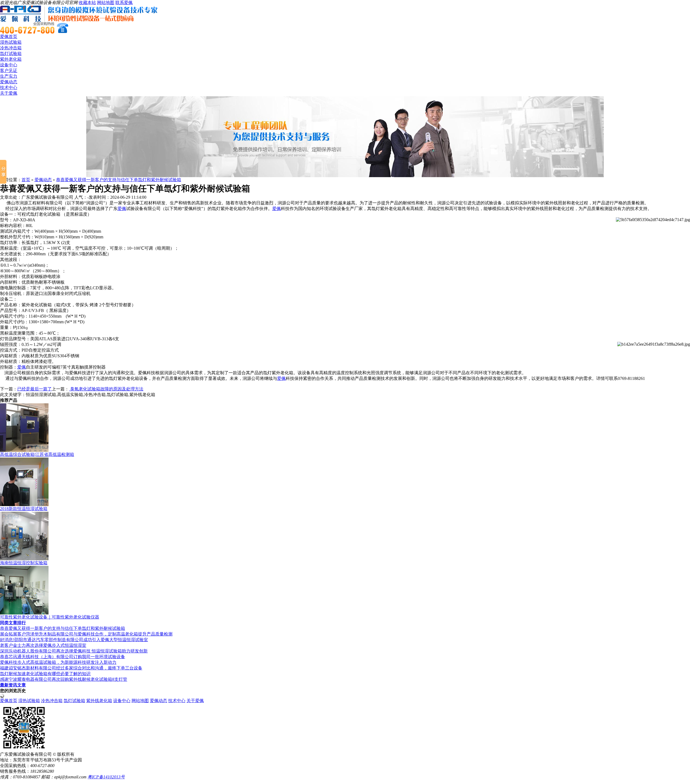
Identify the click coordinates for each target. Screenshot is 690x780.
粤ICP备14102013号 (106, 777)
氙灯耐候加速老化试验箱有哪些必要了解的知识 (45, 673)
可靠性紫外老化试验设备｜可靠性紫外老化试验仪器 (49, 617)
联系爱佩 (124, 2)
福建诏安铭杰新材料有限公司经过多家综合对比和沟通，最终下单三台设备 (71, 668)
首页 (26, 179)
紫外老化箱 (11, 59)
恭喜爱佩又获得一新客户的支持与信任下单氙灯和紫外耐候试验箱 (118, 179)
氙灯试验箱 (11, 53)
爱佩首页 (8, 36)
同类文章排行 (13, 622)
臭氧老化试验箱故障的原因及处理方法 (106, 389)
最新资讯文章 (13, 685)
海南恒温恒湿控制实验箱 (23, 563)
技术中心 (8, 87)
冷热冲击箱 (11, 48)
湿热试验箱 (11, 42)
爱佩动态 (8, 82)
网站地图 (105, 2)
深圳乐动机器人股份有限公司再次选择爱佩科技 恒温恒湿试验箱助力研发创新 (74, 651)
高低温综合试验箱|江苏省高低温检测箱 (37, 454)
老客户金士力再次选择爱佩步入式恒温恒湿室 (43, 645)
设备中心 (8, 65)
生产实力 (8, 76)
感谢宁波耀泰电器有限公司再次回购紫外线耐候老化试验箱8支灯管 (63, 679)
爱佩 (122, 208)
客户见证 (8, 70)
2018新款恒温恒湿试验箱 (23, 508)
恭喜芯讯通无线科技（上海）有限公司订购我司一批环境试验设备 (62, 656)
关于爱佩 (8, 93)
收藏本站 (87, 2)
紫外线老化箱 (99, 700)
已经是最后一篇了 (34, 389)
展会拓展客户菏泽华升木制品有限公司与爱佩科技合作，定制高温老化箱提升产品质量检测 (86, 634)
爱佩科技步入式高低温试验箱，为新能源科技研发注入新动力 (58, 662)
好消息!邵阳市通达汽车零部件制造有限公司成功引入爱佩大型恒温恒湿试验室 (74, 639)
